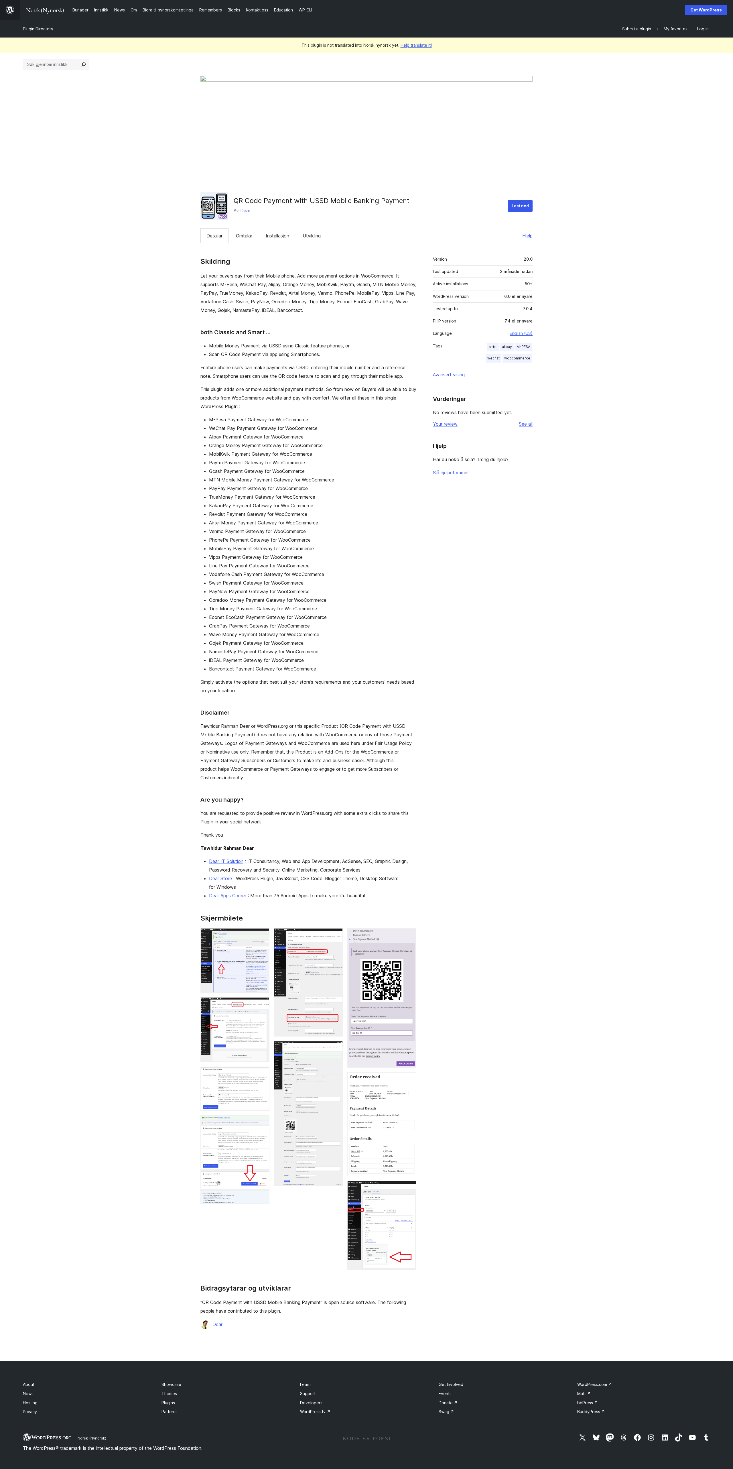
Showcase (171, 1384)
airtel (493, 347)
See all (526, 424)
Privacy (30, 1411)
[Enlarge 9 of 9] (408, 1188)
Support (308, 1393)
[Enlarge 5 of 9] (335, 936)
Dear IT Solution (226, 861)
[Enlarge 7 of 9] (408, 936)
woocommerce (517, 358)
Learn (305, 1384)
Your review (445, 424)
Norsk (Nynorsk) (92, 1438)
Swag (446, 1411)
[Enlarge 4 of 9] (262, 1123)
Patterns (169, 1411)
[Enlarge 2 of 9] (262, 1005)
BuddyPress (591, 1411)
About (28, 1384)
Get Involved (451, 1384)
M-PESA (523, 347)
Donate (448, 1402)
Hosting (30, 1402)
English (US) (521, 333)
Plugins (168, 1402)
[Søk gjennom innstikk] (83, 64)
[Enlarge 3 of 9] (262, 1074)
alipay (507, 347)
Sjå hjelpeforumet (451, 472)
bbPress (587, 1402)
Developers (311, 1402)
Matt (584, 1393)
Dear (245, 210)
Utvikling (312, 236)
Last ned (520, 205)
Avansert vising (449, 374)
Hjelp (527, 236)
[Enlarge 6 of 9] (335, 1049)
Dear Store (220, 878)
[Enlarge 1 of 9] (262, 936)
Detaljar (214, 236)
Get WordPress (706, 9)
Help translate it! (416, 45)
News (28, 1393)
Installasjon (277, 236)
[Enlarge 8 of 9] (408, 1080)
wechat (493, 358)
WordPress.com (594, 1384)
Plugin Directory (38, 28)
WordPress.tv (315, 1411)
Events (445, 1393)
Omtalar (244, 236)
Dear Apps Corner (227, 895)
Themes (169, 1393)
